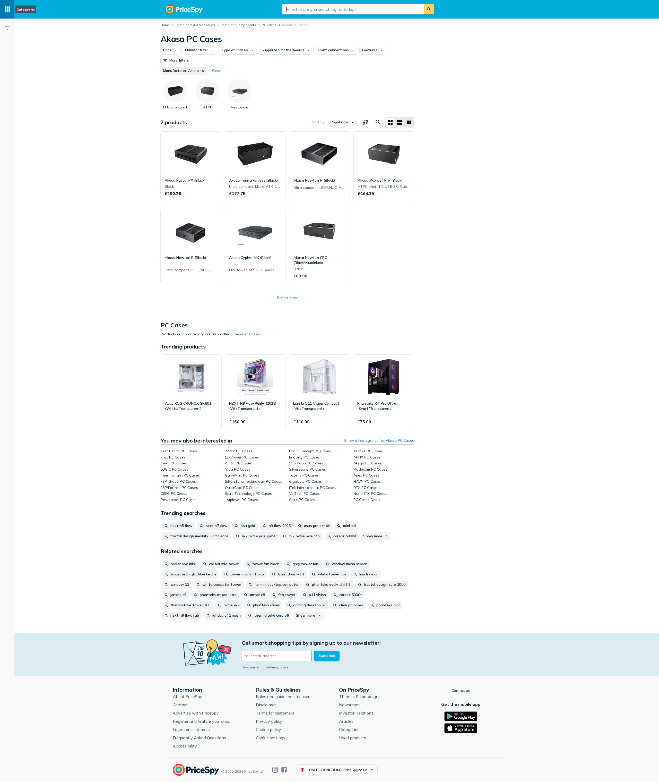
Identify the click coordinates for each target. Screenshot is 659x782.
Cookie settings (270, 737)
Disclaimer (266, 704)
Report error (287, 297)
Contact (180, 704)
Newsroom (349, 704)
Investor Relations (356, 713)
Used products (352, 737)
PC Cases (269, 25)
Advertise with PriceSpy (196, 713)
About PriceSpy (187, 696)
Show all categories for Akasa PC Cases (379, 440)
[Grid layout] (390, 122)
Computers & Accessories (195, 25)
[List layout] (399, 122)
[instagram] (275, 769)
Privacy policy (269, 721)
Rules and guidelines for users (283, 696)
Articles (346, 721)
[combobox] (353, 9)
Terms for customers (275, 713)
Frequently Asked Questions (199, 737)
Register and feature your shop (202, 721)
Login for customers (191, 729)
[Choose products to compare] (365, 122)
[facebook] (284, 769)
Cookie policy (268, 729)
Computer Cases (245, 334)
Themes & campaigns (359, 696)
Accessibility (185, 746)
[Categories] (7, 9)
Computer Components (238, 25)
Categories (349, 729)
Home (165, 25)
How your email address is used (266, 667)
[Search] (429, 9)
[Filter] (7, 28)
